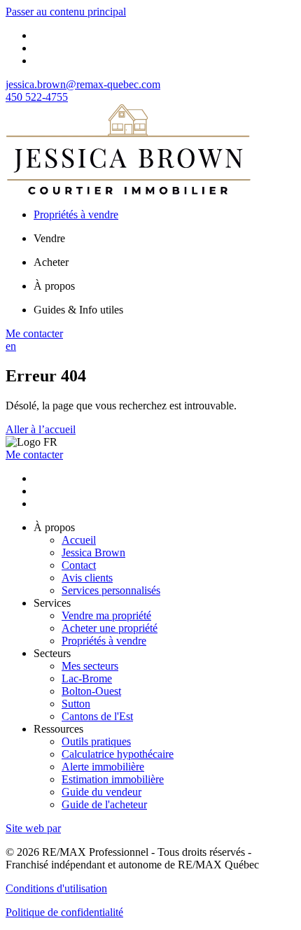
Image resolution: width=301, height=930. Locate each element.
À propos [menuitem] (54, 286)
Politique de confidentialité (64, 912)
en (11, 346)
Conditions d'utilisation (56, 888)
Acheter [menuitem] (51, 262)
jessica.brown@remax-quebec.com (83, 84)
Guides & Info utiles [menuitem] (78, 310)
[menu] (164, 238)
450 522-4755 (37, 97)
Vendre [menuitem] (49, 238)
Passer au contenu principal (66, 11)
